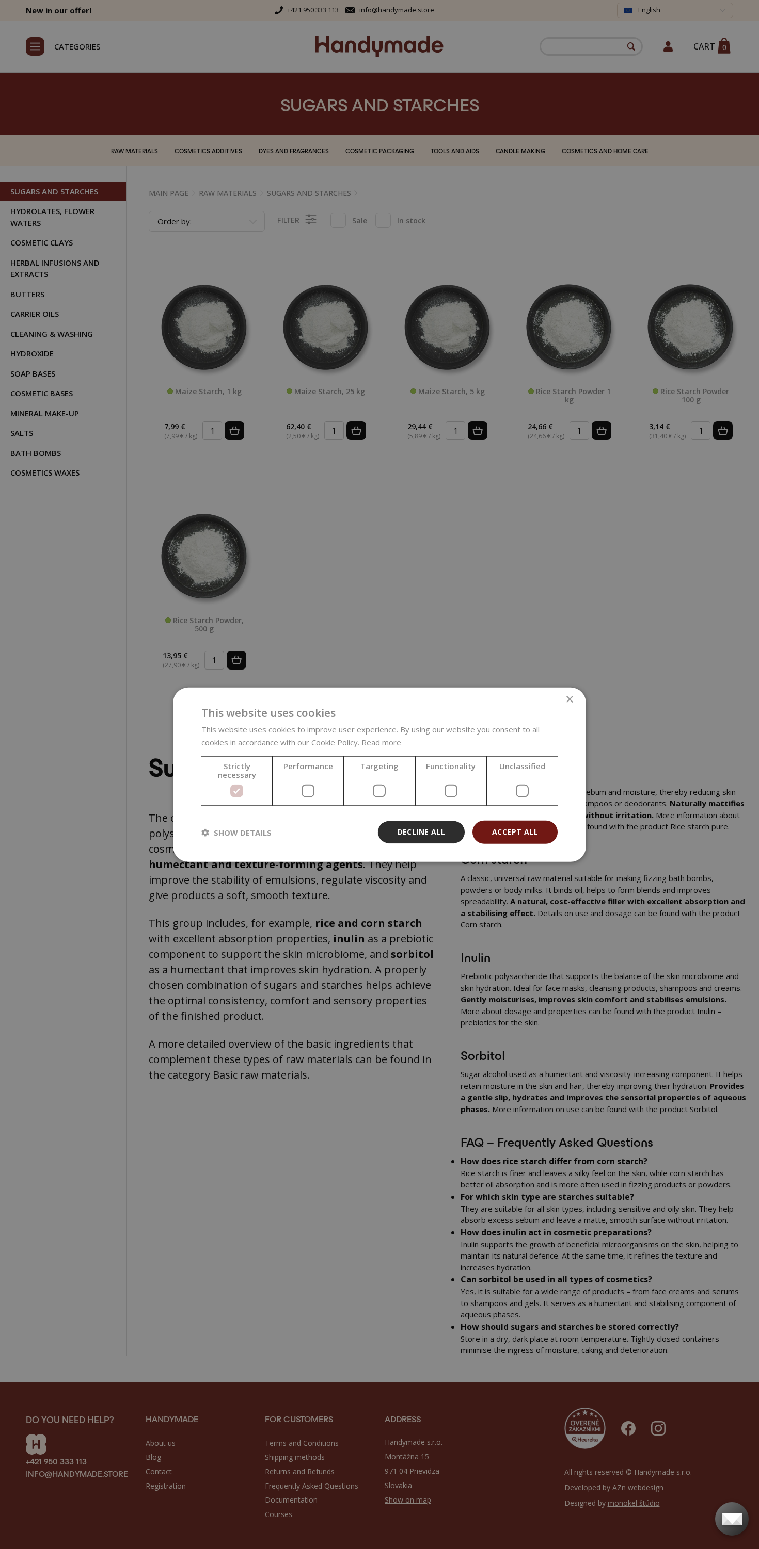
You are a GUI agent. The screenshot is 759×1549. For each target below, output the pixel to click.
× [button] (569, 699)
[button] (236, 832)
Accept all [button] (515, 832)
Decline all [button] (421, 832)
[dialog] (379, 774)
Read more (381, 742)
